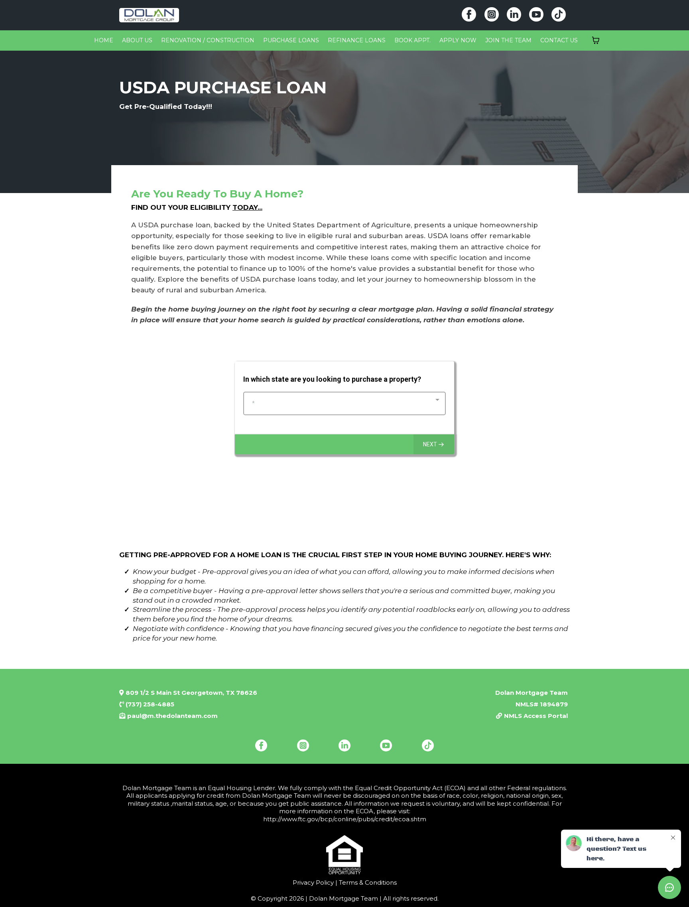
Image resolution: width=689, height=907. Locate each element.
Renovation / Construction (207, 40)
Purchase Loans (291, 40)
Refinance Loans (357, 40)
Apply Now (457, 40)
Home (103, 40)
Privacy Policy (313, 882)
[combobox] (344, 403)
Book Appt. (412, 40)
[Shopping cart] (596, 40)
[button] (433, 444)
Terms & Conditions (367, 882)
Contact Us (559, 40)
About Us (137, 40)
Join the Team (508, 40)
